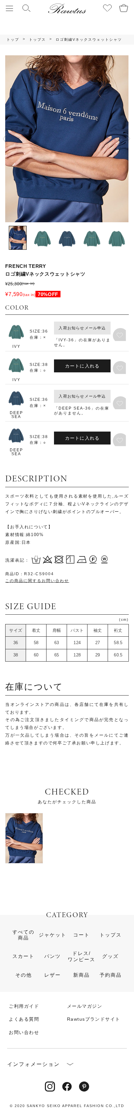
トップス (37, 39)
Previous (8, 138)
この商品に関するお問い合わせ (37, 580)
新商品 (81, 975)
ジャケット (52, 935)
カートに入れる (82, 365)
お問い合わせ (24, 1032)
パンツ (52, 956)
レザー (52, 975)
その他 (23, 975)
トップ (13, 39)
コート (81, 935)
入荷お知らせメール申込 (82, 328)
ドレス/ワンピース (81, 956)
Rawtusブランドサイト (93, 1019)
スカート (23, 956)
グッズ (110, 956)
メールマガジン (84, 1006)
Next (128, 138)
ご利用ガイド (24, 1006)
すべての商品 (23, 934)
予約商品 (111, 975)
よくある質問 (24, 1019)
